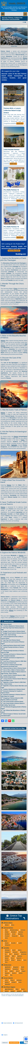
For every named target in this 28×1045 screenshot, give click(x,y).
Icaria (6, 991)
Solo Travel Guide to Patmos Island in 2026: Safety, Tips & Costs (13, 704)
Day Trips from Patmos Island (11, 640)
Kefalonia (19, 980)
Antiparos (7, 952)
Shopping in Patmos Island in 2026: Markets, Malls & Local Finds (12, 699)
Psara (24, 991)
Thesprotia (14, 936)
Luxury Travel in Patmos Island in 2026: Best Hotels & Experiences (13, 676)
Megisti (23, 971)
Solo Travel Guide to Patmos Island (13, 701)
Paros (12, 958)
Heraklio (13, 943)
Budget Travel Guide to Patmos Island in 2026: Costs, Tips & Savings (13, 634)
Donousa (14, 952)
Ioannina (20, 932)
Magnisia (20, 934)
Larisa (13, 934)
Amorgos (7, 950)
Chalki (22, 967)
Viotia (6, 938)
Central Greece (8, 928)
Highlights (14, 445)
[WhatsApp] (13, 721)
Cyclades (6, 948)
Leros (17, 971)
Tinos (6, 962)
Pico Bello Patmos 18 (11, 227)
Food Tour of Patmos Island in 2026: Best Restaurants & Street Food (13, 662)
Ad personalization (7, 1023)
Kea (10, 954)
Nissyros (7, 973)
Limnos (19, 991)
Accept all (23, 1042)
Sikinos (19, 960)
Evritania (22, 930)
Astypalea (15, 967)
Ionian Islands (8, 978)
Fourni (22, 989)
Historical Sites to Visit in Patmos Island (14, 668)
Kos (6, 971)
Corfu (6, 980)
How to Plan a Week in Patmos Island (14, 670)
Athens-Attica (7, 923)
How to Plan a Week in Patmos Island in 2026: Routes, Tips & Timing (13, 672)
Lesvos (12, 991)
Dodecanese (7, 965)
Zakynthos (7, 984)
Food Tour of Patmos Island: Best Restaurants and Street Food (11, 665)
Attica (12, 925)
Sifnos (12, 960)
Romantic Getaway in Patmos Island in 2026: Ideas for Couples (13, 695)
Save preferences (14, 1042)
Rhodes (20, 973)
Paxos (19, 982)
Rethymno (7, 945)
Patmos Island (7, 624)
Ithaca (12, 980)
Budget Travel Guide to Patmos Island (14, 631)
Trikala (22, 936)
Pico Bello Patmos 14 (11, 190)
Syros (24, 960)
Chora (15, 288)
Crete (5, 941)
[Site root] (4, 3)
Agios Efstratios (9, 989)
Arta (6, 930)
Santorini (18, 958)
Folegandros (23, 952)
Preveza (7, 936)
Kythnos (7, 956)
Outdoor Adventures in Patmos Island (14, 689)
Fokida (6, 932)
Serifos (6, 960)
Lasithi (20, 943)
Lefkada (13, 982)
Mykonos (19, 956)
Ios (5, 954)
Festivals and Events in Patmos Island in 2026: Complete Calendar (13, 655)
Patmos (25, 58)
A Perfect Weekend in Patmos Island (13, 626)
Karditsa (7, 934)
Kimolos (16, 954)
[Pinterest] (9, 721)
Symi (6, 975)
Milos (13, 956)
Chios (16, 989)
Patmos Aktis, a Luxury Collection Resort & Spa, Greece (12, 110)
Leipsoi (11, 971)
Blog (23, 728)
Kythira (7, 982)
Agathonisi (7, 967)
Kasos (22, 969)
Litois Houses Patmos (11, 150)
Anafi (13, 950)
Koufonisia (23, 954)
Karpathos (15, 969)
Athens (6, 925)
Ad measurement (19, 1023)
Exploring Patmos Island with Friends (14, 645)
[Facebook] (2, 721)
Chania (6, 943)
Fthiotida (13, 932)
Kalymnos (7, 969)
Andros (19, 950)
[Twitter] (6, 721)
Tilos (11, 975)
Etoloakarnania (14, 930)
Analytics (5, 1034)
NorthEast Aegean (9, 987)
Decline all (5, 1042)
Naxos (6, 958)
